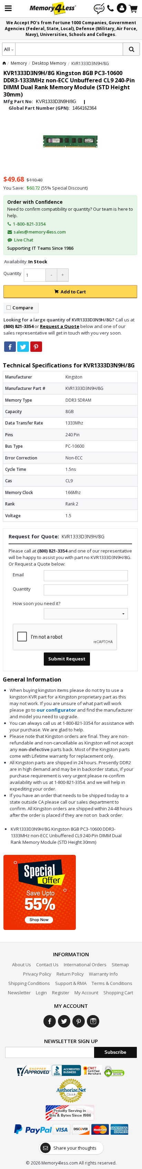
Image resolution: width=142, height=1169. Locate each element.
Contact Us (47, 964)
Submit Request (66, 659)
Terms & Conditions (112, 983)
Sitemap (120, 964)
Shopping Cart (118, 992)
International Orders (85, 964)
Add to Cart (73, 292)
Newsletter (19, 992)
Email (18, 575)
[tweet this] (23, 346)
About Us (21, 964)
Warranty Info (103, 974)
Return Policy (70, 974)
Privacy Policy (37, 974)
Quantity (12, 273)
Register (60, 992)
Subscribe (115, 1052)
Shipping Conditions (29, 983)
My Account (86, 992)
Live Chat (23, 240)
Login (41, 992)
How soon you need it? (36, 603)
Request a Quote (59, 326)
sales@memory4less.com (40, 232)
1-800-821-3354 (28, 224)
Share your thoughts (75, 1148)
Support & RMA (71, 983)
